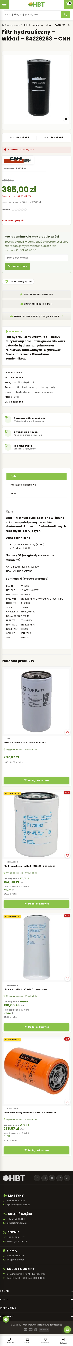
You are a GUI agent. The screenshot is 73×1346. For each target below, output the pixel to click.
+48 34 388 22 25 (16, 1200)
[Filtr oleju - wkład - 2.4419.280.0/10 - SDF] (36, 701)
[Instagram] (44, 1178)
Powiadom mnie (17, 266)
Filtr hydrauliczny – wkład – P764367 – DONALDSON (30, 1112)
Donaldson (12, 862)
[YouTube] (52, 1178)
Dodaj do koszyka (38, 780)
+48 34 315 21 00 (15, 1255)
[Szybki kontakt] (67, 1329)
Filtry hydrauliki (27, 382)
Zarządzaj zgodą (6, 1319)
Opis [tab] (13, 476)
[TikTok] (59, 1178)
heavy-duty (48, 387)
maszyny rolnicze (43, 392)
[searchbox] (32, 14)
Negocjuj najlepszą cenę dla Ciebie (37, 316)
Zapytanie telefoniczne (38, 294)
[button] (18, 281)
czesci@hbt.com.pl (17, 1222)
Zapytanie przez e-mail (38, 304)
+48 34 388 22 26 (16, 1218)
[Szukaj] (65, 14)
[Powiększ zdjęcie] (66, 119)
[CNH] (18, 160)
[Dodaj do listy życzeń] (67, 732)
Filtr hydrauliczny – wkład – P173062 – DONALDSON (30, 866)
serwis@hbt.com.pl (17, 1241)
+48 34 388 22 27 (16, 1237)
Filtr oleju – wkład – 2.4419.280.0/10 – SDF (24, 742)
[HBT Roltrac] (36, 4)
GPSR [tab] (13, 493)
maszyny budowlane (17, 392)
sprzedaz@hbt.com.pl (18, 1204)
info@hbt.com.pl (15, 1259)
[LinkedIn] (67, 1178)
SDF (8, 739)
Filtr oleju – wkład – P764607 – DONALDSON (25, 989)
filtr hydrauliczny (27, 387)
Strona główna (12, 25)
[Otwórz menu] (4, 4)
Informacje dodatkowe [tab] (23, 484)
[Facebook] (37, 1178)
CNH (16, 396)
